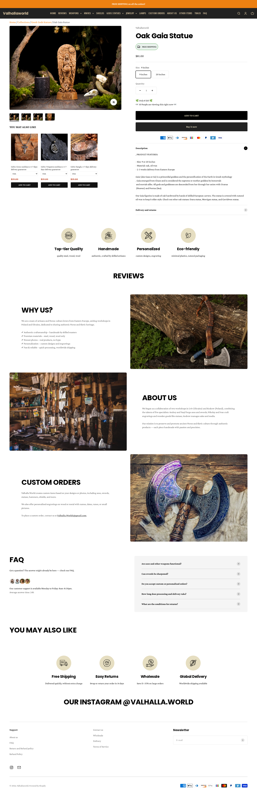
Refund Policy (16, 754)
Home (53, 13)
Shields (100, 13)
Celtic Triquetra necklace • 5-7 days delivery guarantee (53, 168)
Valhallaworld (142, 27)
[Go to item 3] (38, 117)
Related (118, 191)
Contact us (98, 730)
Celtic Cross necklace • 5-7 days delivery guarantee (24, 168)
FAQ (205, 13)
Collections (23, 22)
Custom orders (156, 13)
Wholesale (98, 735)
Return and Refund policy (21, 748)
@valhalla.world (158, 702)
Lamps (142, 13)
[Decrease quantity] (140, 90)
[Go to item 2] (26, 117)
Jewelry (130, 13)
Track (198, 13)
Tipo (113, 191)
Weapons (74, 13)
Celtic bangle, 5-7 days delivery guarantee (83, 168)
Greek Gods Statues (41, 22)
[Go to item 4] (50, 117)
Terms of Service (101, 746)
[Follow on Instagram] (12, 767)
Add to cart (24, 185)
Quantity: (140, 83)
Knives (87, 13)
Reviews (62, 13)
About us (172, 13)
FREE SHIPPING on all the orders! (128, 4)
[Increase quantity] (152, 90)
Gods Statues (113, 13)
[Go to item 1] (14, 117)
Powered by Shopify (37, 785)
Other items (185, 13)
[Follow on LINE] (19, 767)
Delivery (97, 741)
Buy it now (191, 126)
